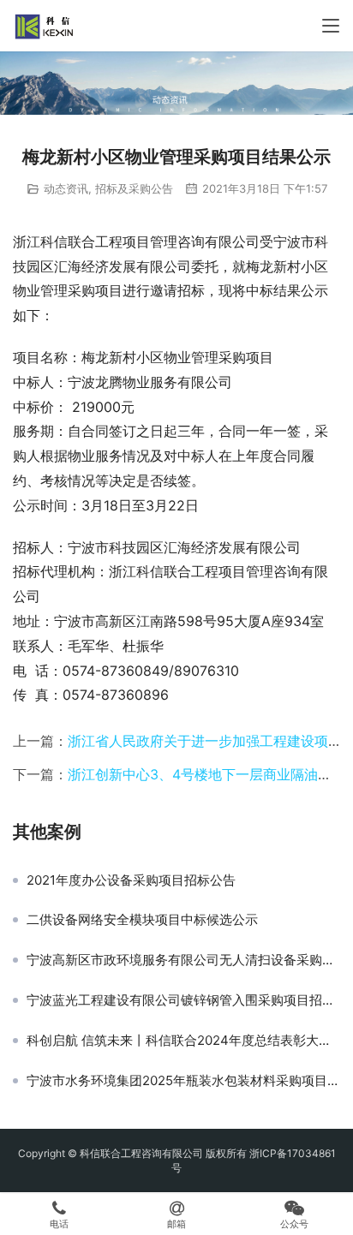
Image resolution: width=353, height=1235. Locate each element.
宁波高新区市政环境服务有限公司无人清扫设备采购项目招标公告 (183, 960)
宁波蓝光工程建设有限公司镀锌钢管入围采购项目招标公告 (183, 1000)
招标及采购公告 (134, 188)
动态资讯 (66, 188)
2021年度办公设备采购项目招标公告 (131, 880)
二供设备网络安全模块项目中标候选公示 (142, 920)
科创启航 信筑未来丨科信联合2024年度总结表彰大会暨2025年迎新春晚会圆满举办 (183, 1040)
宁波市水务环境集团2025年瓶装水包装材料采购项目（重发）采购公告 (183, 1081)
